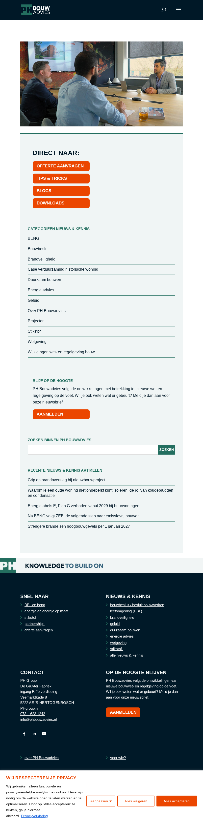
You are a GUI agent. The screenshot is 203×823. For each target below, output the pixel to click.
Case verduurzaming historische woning (63, 269)
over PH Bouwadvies (42, 758)
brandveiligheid (122, 617)
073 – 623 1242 (32, 714)
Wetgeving (37, 342)
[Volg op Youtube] (44, 734)
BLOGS (44, 190)
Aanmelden (123, 712)
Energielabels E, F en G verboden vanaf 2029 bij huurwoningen (83, 506)
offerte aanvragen (39, 630)
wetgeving (118, 643)
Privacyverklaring (34, 816)
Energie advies (41, 290)
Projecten (36, 321)
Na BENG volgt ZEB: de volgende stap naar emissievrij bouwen (84, 516)
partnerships (35, 624)
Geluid (33, 300)
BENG (33, 238)
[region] (101, 796)
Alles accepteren (177, 801)
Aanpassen (99, 801)
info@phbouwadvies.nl (38, 719)
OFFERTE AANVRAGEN (60, 166)
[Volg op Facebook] (24, 734)
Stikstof (34, 331)
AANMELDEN (50, 414)
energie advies (122, 636)
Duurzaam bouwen (44, 280)
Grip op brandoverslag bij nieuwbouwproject (66, 480)
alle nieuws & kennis (126, 655)
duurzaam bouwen (125, 630)
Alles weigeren (136, 801)
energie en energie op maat (46, 611)
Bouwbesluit (39, 249)
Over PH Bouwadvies (47, 311)
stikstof (30, 617)
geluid (115, 624)
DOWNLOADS (50, 203)
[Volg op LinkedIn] (34, 734)
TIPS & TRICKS (52, 178)
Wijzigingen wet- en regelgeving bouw (61, 352)
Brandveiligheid (41, 259)
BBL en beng (35, 605)
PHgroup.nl (29, 708)
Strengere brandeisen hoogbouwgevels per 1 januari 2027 (79, 526)
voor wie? (118, 758)
